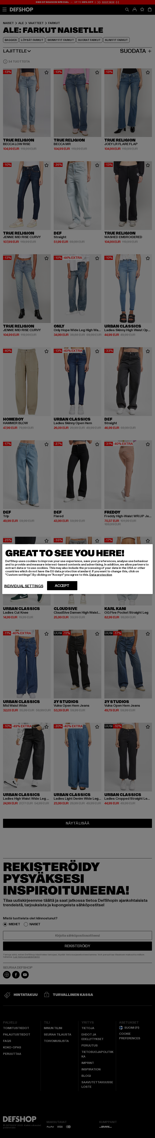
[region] (77, 569)
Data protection (100, 575)
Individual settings (23, 586)
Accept (62, 585)
